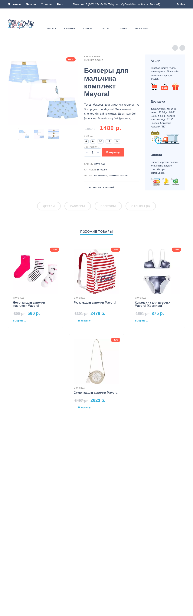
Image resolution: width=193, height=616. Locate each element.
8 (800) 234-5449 (96, 4)
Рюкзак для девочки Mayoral (95, 302)
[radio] (86, 141)
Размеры (77, 206)
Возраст (89, 136)
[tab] (49, 207)
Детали (49, 206)
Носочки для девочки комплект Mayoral (29, 304)
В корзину (113, 152)
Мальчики (100, 175)
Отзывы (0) (140, 206)
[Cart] (183, 24)
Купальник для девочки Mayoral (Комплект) (152, 304)
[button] (172, 24)
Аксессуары (92, 56)
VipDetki (126, 4)
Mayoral (100, 164)
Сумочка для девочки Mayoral (96, 392)
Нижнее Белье (93, 60)
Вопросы (108, 206)
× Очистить (91, 147)
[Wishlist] (161, 24)
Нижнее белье (118, 175)
